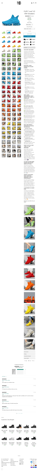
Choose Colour (29, 22)
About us (12, 459)
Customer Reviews (4, 465)
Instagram (22, 462)
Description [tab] (25, 47)
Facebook (22, 459)
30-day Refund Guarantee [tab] (27, 356)
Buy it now (29, 36)
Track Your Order (3, 463)
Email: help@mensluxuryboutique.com (6, 462)
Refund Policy (13, 462)
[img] (4, 379)
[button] (27, 16)
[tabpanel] (29, 200)
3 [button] (19, 413)
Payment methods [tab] (26, 358)
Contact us (12, 460)
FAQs (2, 466)
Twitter (22, 460)
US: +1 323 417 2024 (4, 460)
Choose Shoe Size (29, 26)
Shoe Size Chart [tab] (26, 351)
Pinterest (22, 461)
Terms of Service (13, 465)
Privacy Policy (13, 464)
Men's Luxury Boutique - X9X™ (34, 460)
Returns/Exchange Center (14, 461)
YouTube (22, 464)
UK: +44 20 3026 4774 (5, 459)
